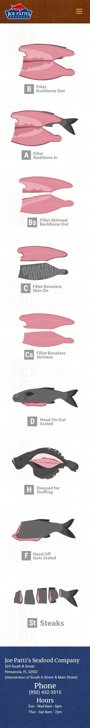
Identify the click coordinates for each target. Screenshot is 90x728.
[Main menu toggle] (79, 11)
